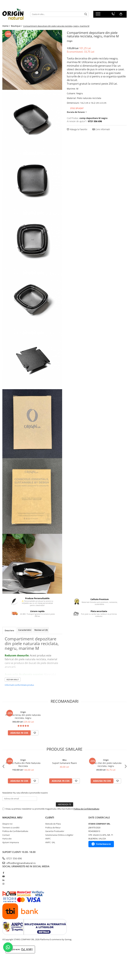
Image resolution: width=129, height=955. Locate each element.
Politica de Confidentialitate (86, 808)
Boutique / (17, 25)
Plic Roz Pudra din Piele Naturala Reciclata (23, 764)
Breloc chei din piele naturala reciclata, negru (105, 764)
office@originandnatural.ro (21, 863)
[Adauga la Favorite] (34, 732)
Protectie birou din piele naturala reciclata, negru (23, 716)
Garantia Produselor (54, 831)
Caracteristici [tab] (24, 630)
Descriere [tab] (9, 630)
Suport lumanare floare (64, 763)
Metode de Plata (53, 823)
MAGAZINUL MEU (12, 817)
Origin (70, 41)
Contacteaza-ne (103, 844)
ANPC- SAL (50, 842)
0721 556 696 (14, 858)
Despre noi (7, 823)
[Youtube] (3, 876)
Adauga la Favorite (78, 129)
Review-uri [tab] (41, 630)
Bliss (64, 760)
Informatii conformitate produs (19, 685)
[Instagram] (3, 883)
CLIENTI (49, 817)
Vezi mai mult (12, 679)
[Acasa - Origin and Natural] (13, 14)
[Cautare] (86, 14)
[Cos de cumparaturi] (121, 14)
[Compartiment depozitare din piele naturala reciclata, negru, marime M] (32, 60)
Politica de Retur (53, 827)
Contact (6, 835)
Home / (6, 25)
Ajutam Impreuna (10, 842)
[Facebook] (3, 872)
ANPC (48, 838)
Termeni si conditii (10, 827)
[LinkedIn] (3, 880)
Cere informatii (102, 129)
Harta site (6, 838)
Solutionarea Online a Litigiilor (59, 835)
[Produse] (98, 14)
